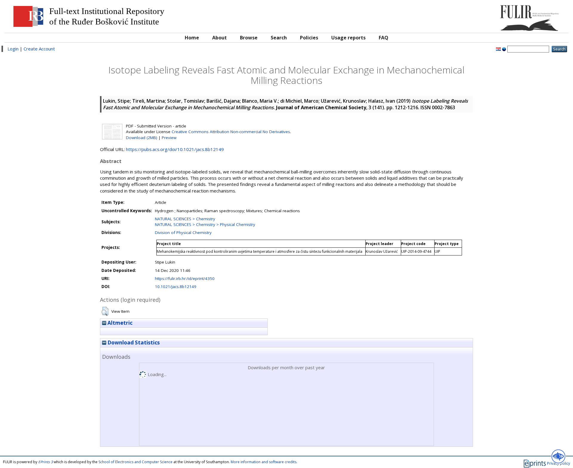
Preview (169, 137)
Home (192, 37)
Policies (309, 37)
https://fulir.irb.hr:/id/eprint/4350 (185, 278)
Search (279, 37)
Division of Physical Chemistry (183, 232)
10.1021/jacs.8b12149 (175, 286)
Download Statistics (133, 342)
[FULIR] (494, 15)
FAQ (383, 37)
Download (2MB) (141, 137)
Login (13, 49)
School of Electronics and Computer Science (135, 461)
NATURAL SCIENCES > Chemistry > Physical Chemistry (205, 224)
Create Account (39, 49)
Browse (249, 37)
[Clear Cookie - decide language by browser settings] (504, 49)
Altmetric (119, 322)
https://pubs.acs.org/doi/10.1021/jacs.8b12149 (175, 149)
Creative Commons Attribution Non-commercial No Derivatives (231, 131)
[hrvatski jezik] (498, 49)
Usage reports (348, 37)
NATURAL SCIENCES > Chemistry (185, 218)
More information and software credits (263, 461)
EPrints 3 (45, 461)
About (219, 37)
